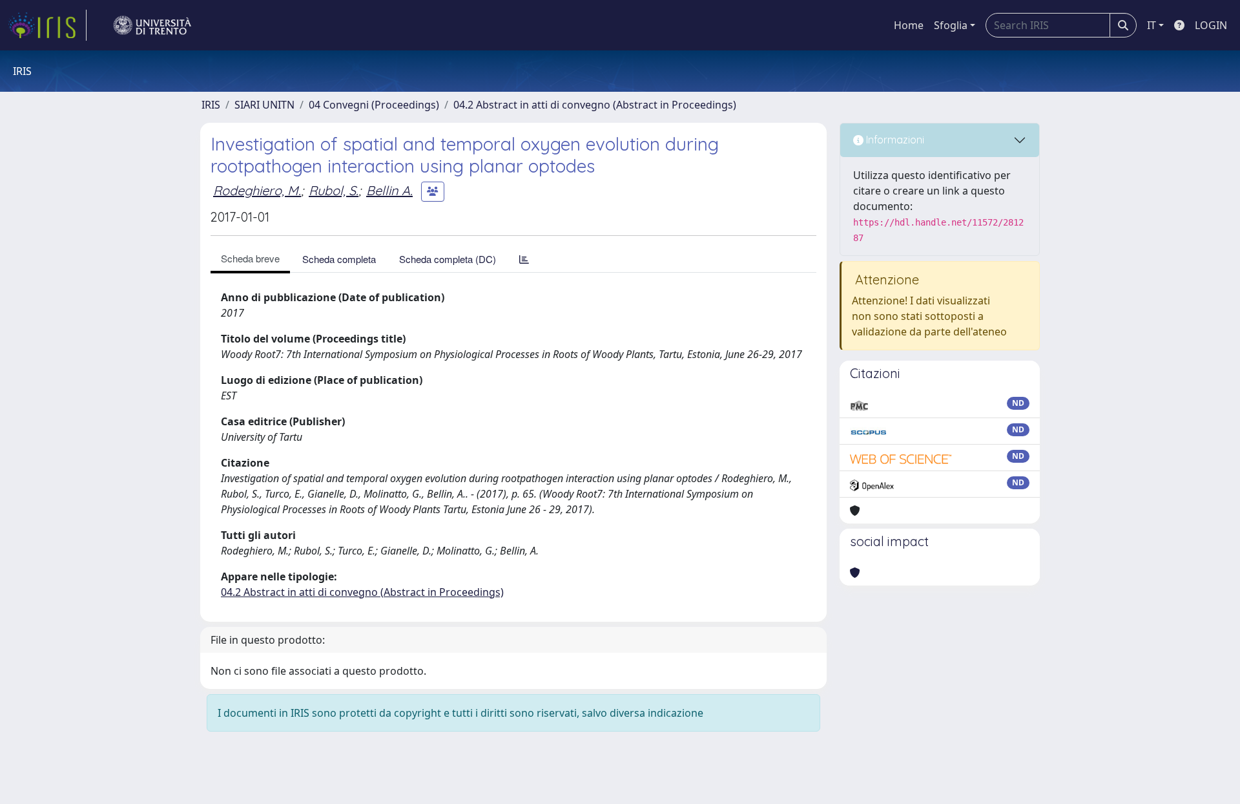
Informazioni (893, 139)
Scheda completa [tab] (339, 259)
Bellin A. (389, 190)
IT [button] (1151, 25)
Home (909, 25)
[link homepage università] (152, 25)
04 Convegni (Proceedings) (374, 105)
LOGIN (1211, 25)
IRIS (211, 105)
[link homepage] (47, 25)
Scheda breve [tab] (250, 258)
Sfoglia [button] (950, 25)
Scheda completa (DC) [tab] (447, 259)
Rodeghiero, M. (257, 190)
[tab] (524, 258)
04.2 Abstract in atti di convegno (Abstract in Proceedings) (594, 105)
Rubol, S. (333, 190)
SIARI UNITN (264, 105)
